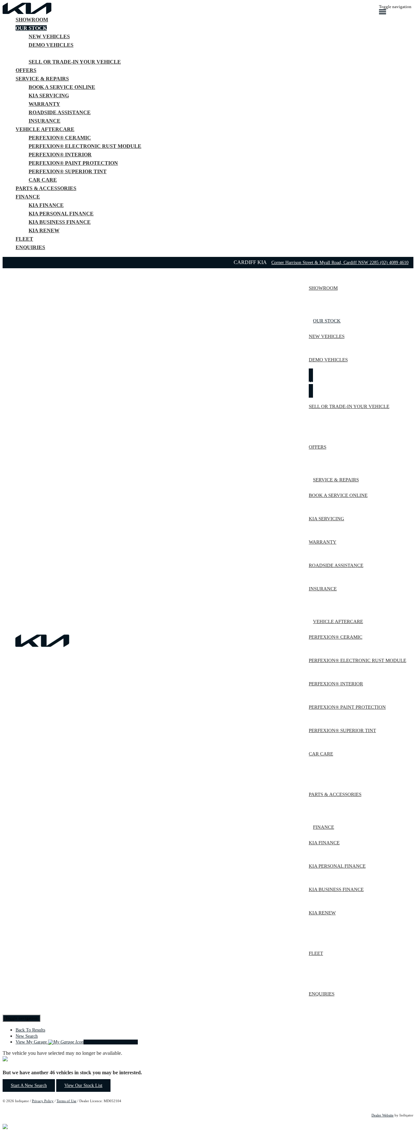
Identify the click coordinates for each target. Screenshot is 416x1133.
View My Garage (77, 1042)
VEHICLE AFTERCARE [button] (45, 129)
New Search (27, 1036)
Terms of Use (66, 1101)
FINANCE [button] (28, 196)
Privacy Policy (43, 1101)
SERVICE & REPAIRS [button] (42, 78)
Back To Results (30, 1030)
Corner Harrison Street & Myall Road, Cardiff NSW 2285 (325, 262)
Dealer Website (382, 1115)
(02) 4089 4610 (394, 262)
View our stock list (83, 1085)
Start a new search (29, 1085)
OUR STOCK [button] (31, 28)
